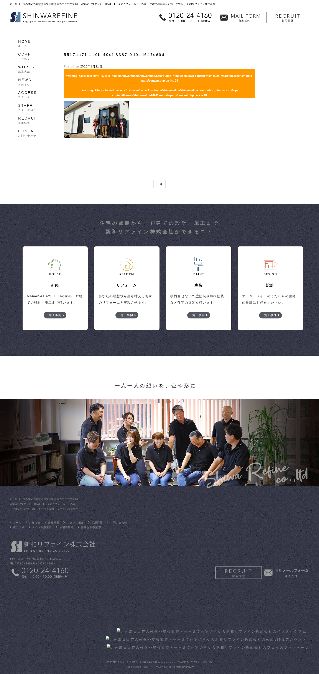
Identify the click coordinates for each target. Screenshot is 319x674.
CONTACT (29, 132)
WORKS (26, 68)
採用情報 (97, 522)
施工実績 (19, 527)
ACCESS (27, 94)
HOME (24, 43)
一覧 (159, 184)
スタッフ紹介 (75, 522)
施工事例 (55, 315)
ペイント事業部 (42, 527)
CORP (24, 55)
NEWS (25, 81)
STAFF (27, 107)
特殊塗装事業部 (91, 527)
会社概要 (53, 522)
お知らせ (35, 522)
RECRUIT (28, 119)
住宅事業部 (66, 527)
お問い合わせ (118, 522)
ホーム (17, 522)
